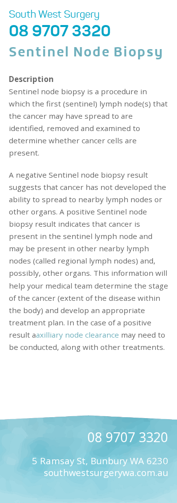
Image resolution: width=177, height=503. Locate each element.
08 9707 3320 (60, 31)
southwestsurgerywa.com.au (106, 472)
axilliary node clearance (77, 335)
